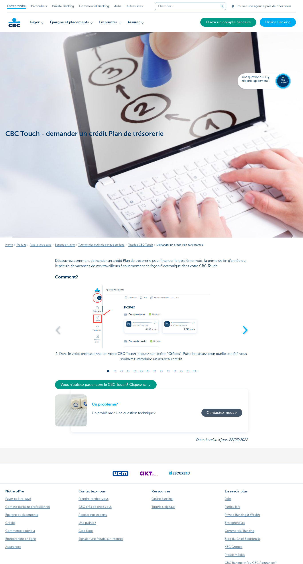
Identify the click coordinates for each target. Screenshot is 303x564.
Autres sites (134, 6)
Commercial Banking (94, 6)
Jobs (117, 6)
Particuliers (39, 6)
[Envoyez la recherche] (222, 6)
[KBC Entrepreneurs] (14, 22)
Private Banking (63, 6)
